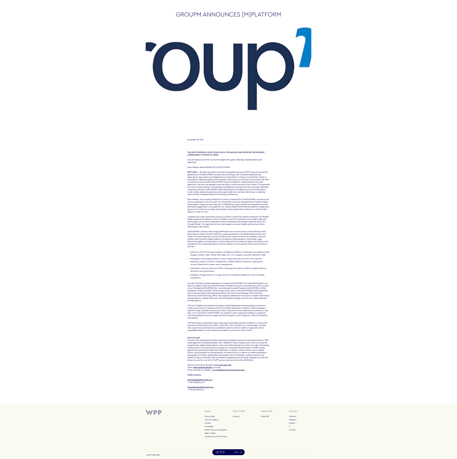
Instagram (292, 420)
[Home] (220, 452)
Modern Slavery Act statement (216, 430)
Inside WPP (265, 416)
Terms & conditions (212, 420)
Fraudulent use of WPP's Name (216, 436)
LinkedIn (292, 423)
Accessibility (209, 426)
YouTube (292, 430)
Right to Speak (210, 433)
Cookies (208, 423)
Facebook (292, 416)
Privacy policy (210, 416)
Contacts (236, 416)
